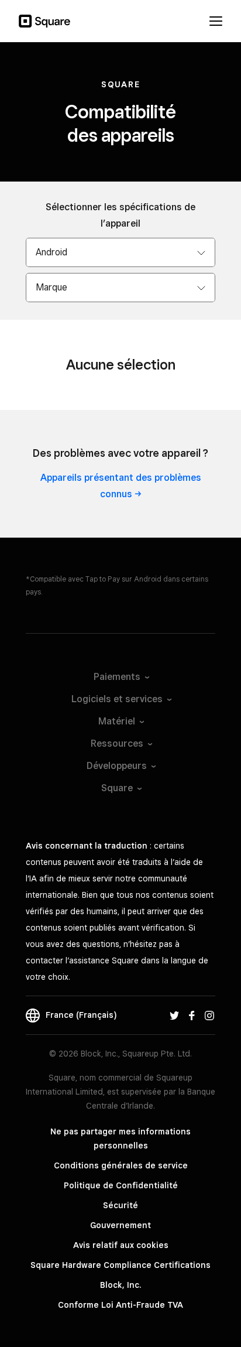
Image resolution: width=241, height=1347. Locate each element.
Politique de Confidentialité (121, 1185)
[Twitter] (174, 1015)
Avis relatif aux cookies (120, 1245)
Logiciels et (117, 699)
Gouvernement (120, 1225)
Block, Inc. (120, 1285)
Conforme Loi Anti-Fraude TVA (120, 1305)
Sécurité (120, 1205)
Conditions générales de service (121, 1165)
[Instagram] (209, 1015)
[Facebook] (192, 1015)
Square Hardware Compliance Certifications (120, 1265)
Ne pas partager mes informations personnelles (120, 1138)
